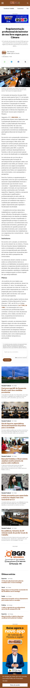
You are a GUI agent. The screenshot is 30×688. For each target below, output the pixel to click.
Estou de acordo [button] (15, 685)
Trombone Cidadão (9, 8)
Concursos (20, 8)
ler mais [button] (5, 680)
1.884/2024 (14, 117)
